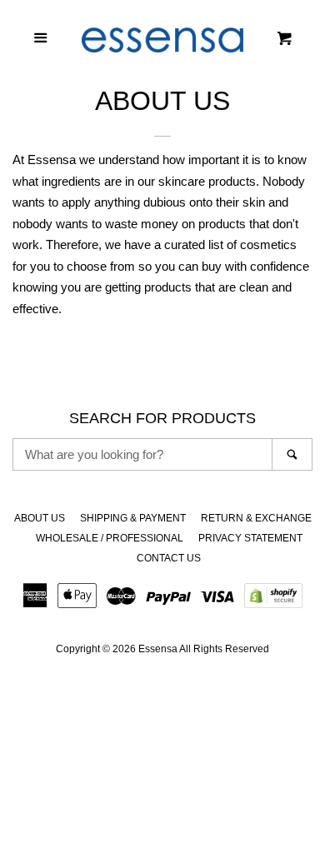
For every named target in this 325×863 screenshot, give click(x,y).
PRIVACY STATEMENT (250, 538)
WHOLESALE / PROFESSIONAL (109, 538)
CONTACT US (169, 558)
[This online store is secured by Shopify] (273, 601)
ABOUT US (39, 518)
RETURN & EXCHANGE (256, 518)
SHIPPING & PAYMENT (133, 518)
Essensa (158, 649)
